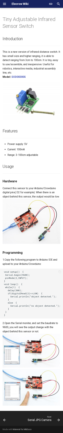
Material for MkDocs (22, 429)
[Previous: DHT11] (5, 419)
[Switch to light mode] (50, 4)
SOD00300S (18, 76)
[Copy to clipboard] (60, 272)
